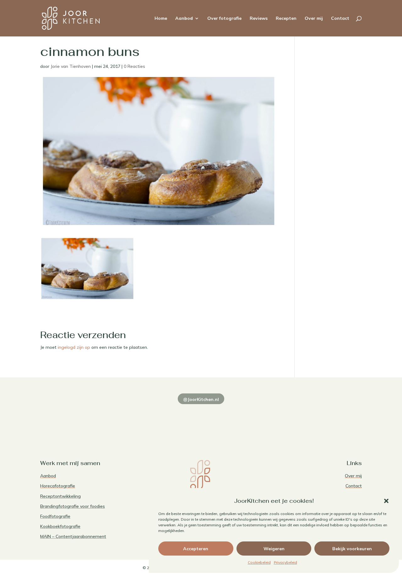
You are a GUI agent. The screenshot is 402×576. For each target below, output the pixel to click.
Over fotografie (224, 18)
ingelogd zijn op (74, 347)
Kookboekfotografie (60, 526)
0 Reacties (134, 66)
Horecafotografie (57, 486)
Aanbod (184, 18)
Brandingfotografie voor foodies (72, 506)
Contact (340, 18)
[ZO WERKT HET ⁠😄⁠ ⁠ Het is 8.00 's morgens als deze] (201, 419)
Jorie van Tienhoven (71, 66)
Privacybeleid (285, 562)
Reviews (259, 18)
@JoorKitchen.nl (201, 399)
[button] (386, 501)
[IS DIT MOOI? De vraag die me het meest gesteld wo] (71, 419)
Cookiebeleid (259, 562)
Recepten (286, 18)
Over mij (314, 18)
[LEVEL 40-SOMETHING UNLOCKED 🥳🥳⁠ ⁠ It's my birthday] (136, 419)
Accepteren (195, 548)
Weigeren (274, 548)
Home (161, 18)
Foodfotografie (55, 516)
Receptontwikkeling (60, 496)
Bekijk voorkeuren (352, 548)
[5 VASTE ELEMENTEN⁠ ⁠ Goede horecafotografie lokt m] (331, 419)
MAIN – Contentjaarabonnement (73, 536)
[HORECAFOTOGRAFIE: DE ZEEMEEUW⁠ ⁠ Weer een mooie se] (266, 419)
